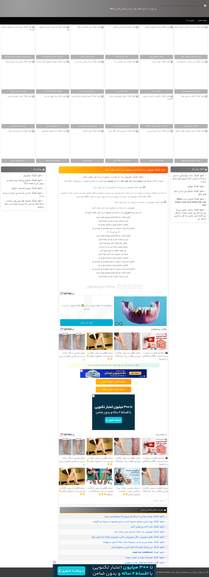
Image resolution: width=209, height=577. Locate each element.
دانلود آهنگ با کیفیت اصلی (113, 381)
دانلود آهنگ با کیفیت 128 (113, 389)
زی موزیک (113, 232)
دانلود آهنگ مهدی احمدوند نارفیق (27, 188)
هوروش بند (108, 181)
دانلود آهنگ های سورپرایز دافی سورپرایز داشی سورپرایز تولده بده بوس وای (128, 537)
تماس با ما (190, 20)
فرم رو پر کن (86, 322)
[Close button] (154, 562)
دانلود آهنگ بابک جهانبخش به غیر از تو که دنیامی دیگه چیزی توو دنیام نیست (189, 178)
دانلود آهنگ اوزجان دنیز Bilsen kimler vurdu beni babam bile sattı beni (190, 202)
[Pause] (117, 323)
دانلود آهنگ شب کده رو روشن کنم (148, 526)
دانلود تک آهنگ (158, 500)
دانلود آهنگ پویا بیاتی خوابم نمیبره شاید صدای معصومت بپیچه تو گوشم (129, 521)
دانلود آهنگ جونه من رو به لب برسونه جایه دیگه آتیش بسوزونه (134, 542)
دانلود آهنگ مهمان (195, 186)
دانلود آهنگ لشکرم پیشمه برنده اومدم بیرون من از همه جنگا (25, 182)
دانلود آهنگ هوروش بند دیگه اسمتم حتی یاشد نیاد (139, 531)
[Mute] (121, 323)
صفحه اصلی (202, 20)
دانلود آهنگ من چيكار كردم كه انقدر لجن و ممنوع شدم (138, 547)
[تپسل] (54, 562)
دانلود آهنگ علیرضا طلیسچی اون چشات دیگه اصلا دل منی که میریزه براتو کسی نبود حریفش (24, 203)
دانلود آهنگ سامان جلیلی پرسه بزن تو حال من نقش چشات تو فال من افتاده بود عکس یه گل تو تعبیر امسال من (190, 214)
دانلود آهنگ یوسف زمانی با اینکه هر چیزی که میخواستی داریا (134, 516)
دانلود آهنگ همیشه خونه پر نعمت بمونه (145, 557)
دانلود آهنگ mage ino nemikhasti (149, 552)
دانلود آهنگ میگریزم (32, 175)
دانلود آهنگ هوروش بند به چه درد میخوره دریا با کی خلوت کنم (135, 169)
